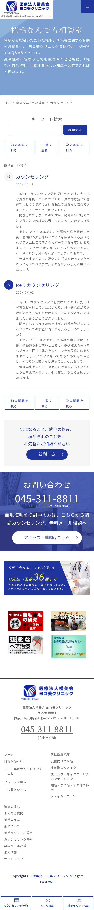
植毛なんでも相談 (78, 905)
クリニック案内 (15, 782)
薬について (12, 826)
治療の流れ (12, 806)
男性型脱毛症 (60, 754)
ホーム (9, 754)
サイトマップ (13, 859)
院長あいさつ (17, 789)
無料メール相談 (15, 846)
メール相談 (47, 905)
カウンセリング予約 (16, 905)
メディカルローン (63, 796)
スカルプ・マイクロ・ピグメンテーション (70, 776)
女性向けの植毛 (62, 761)
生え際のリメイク (63, 767)
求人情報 (10, 852)
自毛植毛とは (13, 761)
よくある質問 (13, 813)
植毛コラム (12, 819)
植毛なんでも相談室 (18, 832)
